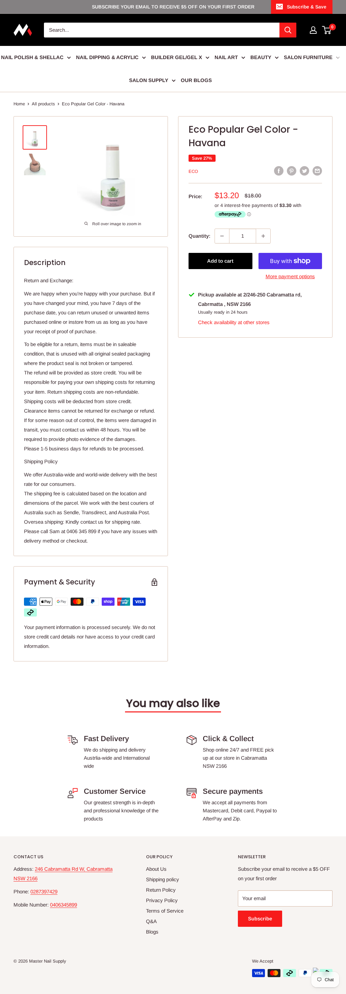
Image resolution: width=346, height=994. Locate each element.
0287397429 (43, 891)
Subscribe (260, 918)
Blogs (152, 932)
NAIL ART (226, 57)
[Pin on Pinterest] (291, 171)
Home (19, 103)
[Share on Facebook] (278, 171)
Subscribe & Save (306, 6)
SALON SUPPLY (148, 80)
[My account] (313, 30)
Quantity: (200, 236)
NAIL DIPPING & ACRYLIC (107, 57)
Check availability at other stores (234, 322)
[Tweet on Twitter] (304, 171)
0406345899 (63, 905)
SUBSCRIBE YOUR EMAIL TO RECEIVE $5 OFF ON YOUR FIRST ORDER (173, 6)
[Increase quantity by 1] (263, 236)
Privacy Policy (162, 900)
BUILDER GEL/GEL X (176, 57)
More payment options (290, 276)
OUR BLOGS (196, 80)
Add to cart (220, 261)
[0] (327, 30)
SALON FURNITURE (308, 57)
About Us (156, 869)
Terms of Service (164, 911)
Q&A (151, 921)
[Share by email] (317, 171)
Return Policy (161, 890)
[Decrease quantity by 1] (222, 236)
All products (43, 103)
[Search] (287, 30)
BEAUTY (260, 57)
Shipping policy (162, 879)
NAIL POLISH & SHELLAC (32, 57)
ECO (193, 171)
